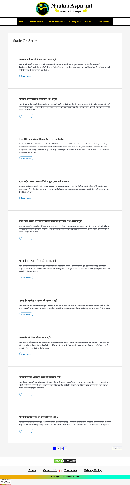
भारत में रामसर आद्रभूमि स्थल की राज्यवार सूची (39, 377)
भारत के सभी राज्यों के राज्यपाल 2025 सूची (37, 59)
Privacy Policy (93, 470)
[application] (44, 21)
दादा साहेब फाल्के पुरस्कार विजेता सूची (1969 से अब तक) (44, 181)
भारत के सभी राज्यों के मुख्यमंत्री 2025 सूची (38, 99)
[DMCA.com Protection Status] (65, 461)
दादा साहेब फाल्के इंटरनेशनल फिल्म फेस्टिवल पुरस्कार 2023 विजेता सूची (50, 221)
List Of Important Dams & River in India (41, 139)
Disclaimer (70, 470)
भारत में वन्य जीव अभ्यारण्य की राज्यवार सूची (38, 300)
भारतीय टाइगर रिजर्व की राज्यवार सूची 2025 (38, 417)
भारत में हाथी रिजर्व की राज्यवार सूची (35, 337)
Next (117, 448)
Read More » (26, 75)
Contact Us (50, 470)
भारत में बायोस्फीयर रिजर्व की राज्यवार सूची (37, 260)
